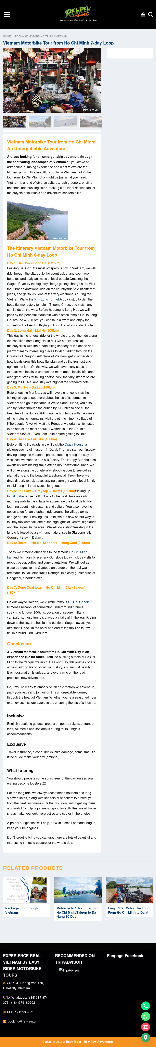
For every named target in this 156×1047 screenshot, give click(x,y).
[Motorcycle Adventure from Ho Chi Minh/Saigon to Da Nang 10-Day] (78, 890)
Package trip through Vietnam (21, 910)
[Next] (94, 80)
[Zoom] (8, 108)
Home (7, 36)
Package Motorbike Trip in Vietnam (41, 36)
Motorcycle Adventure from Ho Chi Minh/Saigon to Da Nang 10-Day (77, 912)
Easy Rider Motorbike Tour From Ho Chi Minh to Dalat (128, 910)
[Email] (145, 1027)
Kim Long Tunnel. (47, 299)
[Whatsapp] (145, 1016)
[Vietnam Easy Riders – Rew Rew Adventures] (78, 14)
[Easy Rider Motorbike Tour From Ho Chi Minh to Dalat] (129, 890)
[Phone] (145, 1005)
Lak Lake (17, 496)
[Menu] (7, 14)
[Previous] (10, 80)
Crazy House (74, 444)
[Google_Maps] (145, 1037)
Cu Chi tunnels (79, 602)
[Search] (150, 14)
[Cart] (143, 14)
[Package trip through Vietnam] (26, 890)
